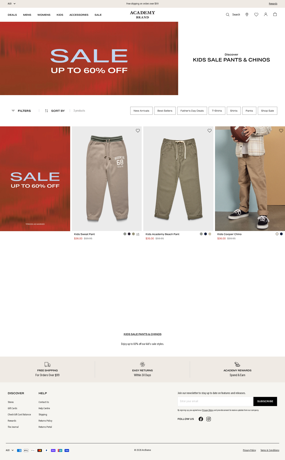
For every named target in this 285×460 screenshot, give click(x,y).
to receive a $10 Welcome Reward (142, 4)
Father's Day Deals (192, 110)
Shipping (43, 414)
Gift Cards (12, 408)
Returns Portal (45, 427)
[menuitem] (19, 402)
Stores (11, 402)
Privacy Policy (207, 410)
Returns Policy (45, 421)
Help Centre (44, 408)
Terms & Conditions (270, 450)
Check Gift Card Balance (19, 414)
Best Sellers (164, 110)
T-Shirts (217, 110)
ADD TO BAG (107, 227)
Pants (249, 110)
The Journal (13, 427)
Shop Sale (267, 110)
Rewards (273, 4)
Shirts (234, 110)
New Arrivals (141, 110)
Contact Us (44, 402)
